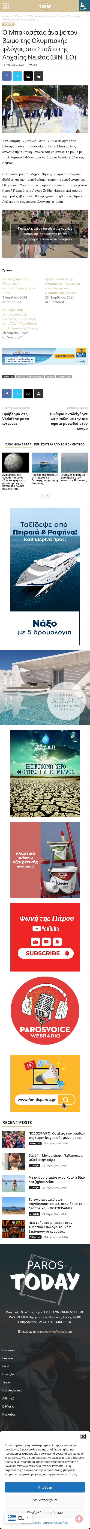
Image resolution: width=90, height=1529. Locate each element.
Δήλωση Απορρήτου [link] (56, 1522)
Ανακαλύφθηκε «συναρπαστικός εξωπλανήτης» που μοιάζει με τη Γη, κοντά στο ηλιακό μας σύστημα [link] (14, 481)
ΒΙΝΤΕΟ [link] (21, 376)
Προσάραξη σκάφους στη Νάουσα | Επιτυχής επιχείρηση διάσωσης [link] (45, 479)
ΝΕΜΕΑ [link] (50, 376)
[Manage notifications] (79, 1519)
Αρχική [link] (5, 16)
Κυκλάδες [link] (8, 1414)
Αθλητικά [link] (35, 1143)
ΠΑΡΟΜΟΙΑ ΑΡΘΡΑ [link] (18, 444)
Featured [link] (8, 1358)
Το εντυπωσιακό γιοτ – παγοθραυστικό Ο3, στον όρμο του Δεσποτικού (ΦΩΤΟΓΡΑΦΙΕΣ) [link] (56, 1203)
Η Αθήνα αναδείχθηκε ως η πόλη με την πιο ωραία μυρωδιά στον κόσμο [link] (69, 421)
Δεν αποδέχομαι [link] (45, 1500)
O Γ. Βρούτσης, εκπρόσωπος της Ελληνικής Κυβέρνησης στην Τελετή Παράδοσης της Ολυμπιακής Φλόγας (20, 319)
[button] (83, 1436)
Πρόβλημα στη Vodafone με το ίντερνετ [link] (15, 418)
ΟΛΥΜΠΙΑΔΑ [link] (64, 376)
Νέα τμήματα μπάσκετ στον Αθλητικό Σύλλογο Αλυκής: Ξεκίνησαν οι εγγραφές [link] (50, 1226)
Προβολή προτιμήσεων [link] (45, 1513)
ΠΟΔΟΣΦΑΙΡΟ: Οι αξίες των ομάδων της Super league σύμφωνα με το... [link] (57, 1135)
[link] (84, 5)
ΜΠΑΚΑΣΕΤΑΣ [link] (36, 376)
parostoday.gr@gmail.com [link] (54, 1331)
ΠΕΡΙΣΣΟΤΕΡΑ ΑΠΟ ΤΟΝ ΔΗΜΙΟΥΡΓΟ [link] (59, 444)
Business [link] (8, 1350)
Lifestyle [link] (34, 1165)
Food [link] (5, 1366)
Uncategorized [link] (11, 1390)
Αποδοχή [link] (45, 1487)
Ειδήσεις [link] (18, 16)
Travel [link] (6, 1382)
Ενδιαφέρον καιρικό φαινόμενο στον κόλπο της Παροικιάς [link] (74, 477)
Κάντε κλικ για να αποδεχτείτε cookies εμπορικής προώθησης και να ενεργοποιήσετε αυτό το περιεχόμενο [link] (45, 234)
